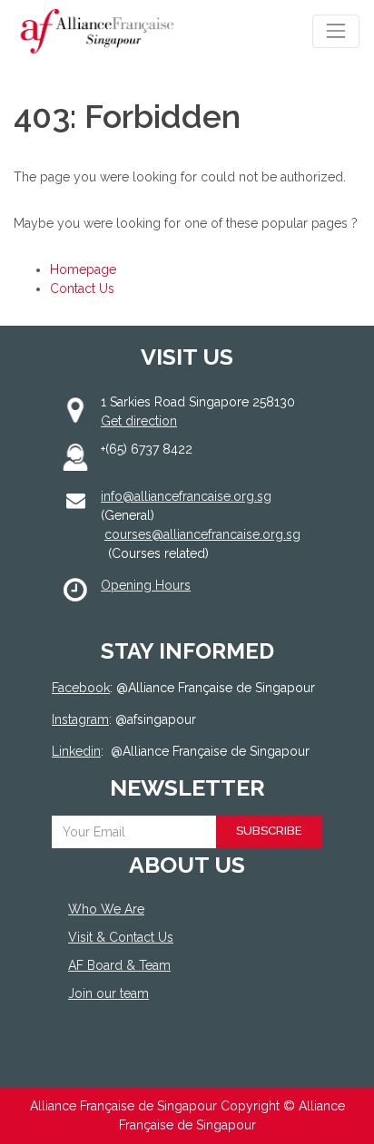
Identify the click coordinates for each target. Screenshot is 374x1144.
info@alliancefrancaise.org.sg (186, 496)
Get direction (139, 421)
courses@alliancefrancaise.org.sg (202, 534)
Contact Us (82, 288)
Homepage (83, 269)
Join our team (108, 993)
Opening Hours (146, 585)
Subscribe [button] (269, 830)
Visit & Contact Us (120, 937)
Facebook (81, 687)
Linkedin (76, 751)
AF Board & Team (119, 965)
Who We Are (106, 909)
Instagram (80, 719)
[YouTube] (175, 1060)
